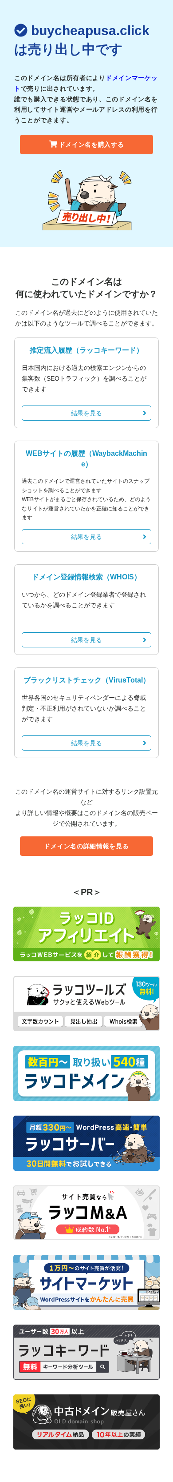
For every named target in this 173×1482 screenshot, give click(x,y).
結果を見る (86, 413)
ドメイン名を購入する (91, 144)
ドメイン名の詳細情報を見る (86, 846)
